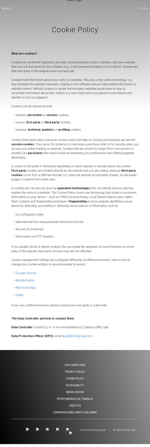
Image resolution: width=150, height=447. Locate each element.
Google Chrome (26, 273)
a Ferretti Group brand (93, 430)
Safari (19, 295)
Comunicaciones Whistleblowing (75, 412)
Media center (75, 392)
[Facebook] (38, 429)
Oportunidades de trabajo (75, 398)
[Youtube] (48, 429)
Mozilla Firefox (25, 280)
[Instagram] (28, 429)
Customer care (75, 365)
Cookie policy (75, 378)
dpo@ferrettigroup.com (77, 336)
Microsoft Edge (26, 287)
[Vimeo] (58, 429)
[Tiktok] (68, 429)
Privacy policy (75, 371)
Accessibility (75, 385)
